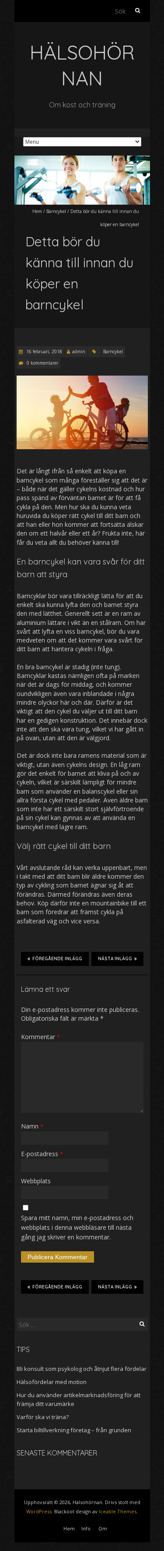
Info (86, 1528)
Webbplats (36, 1181)
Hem (37, 211)
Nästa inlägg (115, 959)
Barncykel (56, 211)
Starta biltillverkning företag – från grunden (74, 1430)
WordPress (39, 1511)
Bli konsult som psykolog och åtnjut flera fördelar (82, 1369)
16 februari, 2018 (43, 351)
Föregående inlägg (57, 959)
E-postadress (42, 1154)
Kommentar (40, 1037)
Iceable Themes (117, 1511)
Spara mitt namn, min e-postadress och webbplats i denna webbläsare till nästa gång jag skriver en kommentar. (77, 1228)
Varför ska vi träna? (43, 1417)
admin (78, 351)
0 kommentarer (42, 363)
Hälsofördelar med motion (52, 1382)
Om (102, 1528)
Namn (32, 1126)
